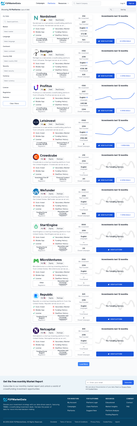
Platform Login (92, 402)
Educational (110, 402)
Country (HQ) (7, 56)
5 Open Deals (125, 110)
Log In (122, 3)
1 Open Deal (125, 145)
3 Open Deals (125, 76)
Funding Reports (112, 415)
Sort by (123, 9)
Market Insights (111, 407)
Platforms (51, 3)
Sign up (131, 3)
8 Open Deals (125, 180)
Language (6, 36)
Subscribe (128, 382)
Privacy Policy (126, 387)
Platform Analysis (112, 411)
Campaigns (40, 3)
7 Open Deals (125, 215)
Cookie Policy (93, 389)
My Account (72, 402)
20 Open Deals (125, 41)
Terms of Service (65, 422)
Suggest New (91, 411)
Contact (129, 402)
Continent (6, 46)
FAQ (127, 407)
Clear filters (14, 103)
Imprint (117, 422)
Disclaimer (53, 422)
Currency (6, 76)
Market (5, 27)
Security (6, 66)
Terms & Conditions (81, 422)
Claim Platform (92, 407)
